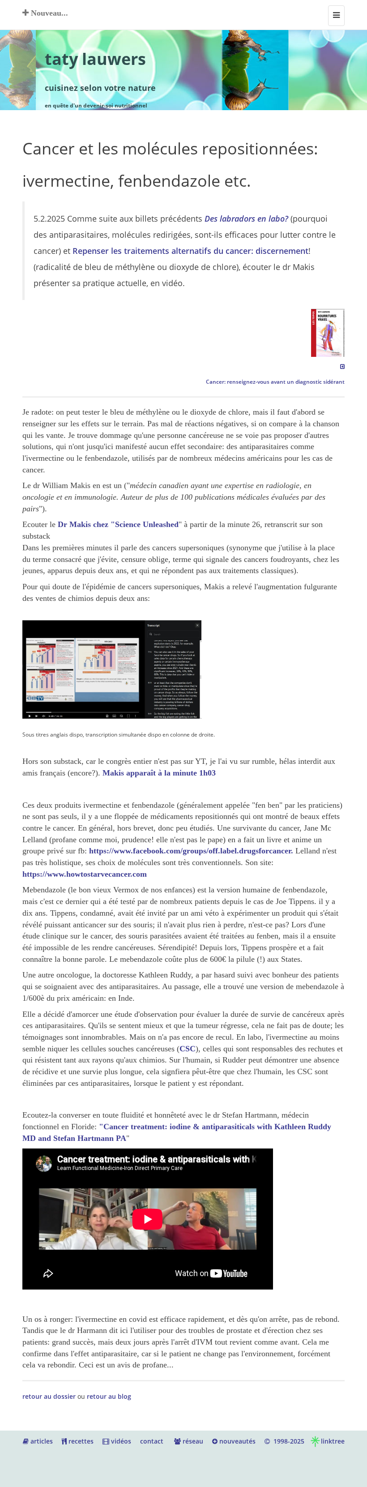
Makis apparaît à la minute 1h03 (159, 772)
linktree (333, 1441)
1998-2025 (287, 1441)
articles (41, 1441)
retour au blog (109, 1396)
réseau (192, 1441)
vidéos (120, 1441)
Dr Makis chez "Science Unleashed (118, 524)
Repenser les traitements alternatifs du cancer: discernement (190, 250)
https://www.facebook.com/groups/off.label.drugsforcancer (190, 850)
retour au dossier (49, 1396)
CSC (187, 1048)
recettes (80, 1441)
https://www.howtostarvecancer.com (84, 874)
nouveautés (237, 1441)
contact (151, 1441)
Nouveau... (48, 13)
